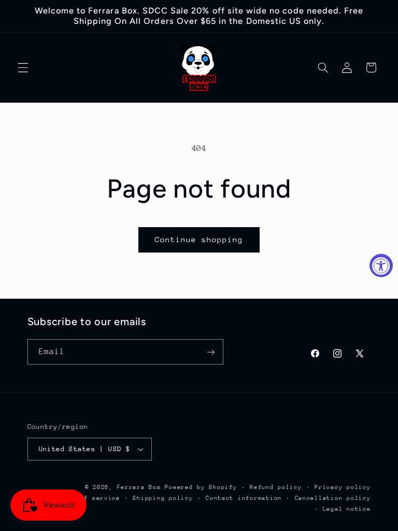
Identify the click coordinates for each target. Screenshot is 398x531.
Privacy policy (343, 487)
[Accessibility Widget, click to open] (381, 265)
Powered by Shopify (201, 487)
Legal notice (347, 509)
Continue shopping (199, 239)
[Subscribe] (210, 352)
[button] (23, 67)
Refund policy (276, 487)
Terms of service (88, 498)
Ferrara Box (141, 487)
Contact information (244, 498)
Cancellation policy (333, 498)
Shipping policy (163, 498)
